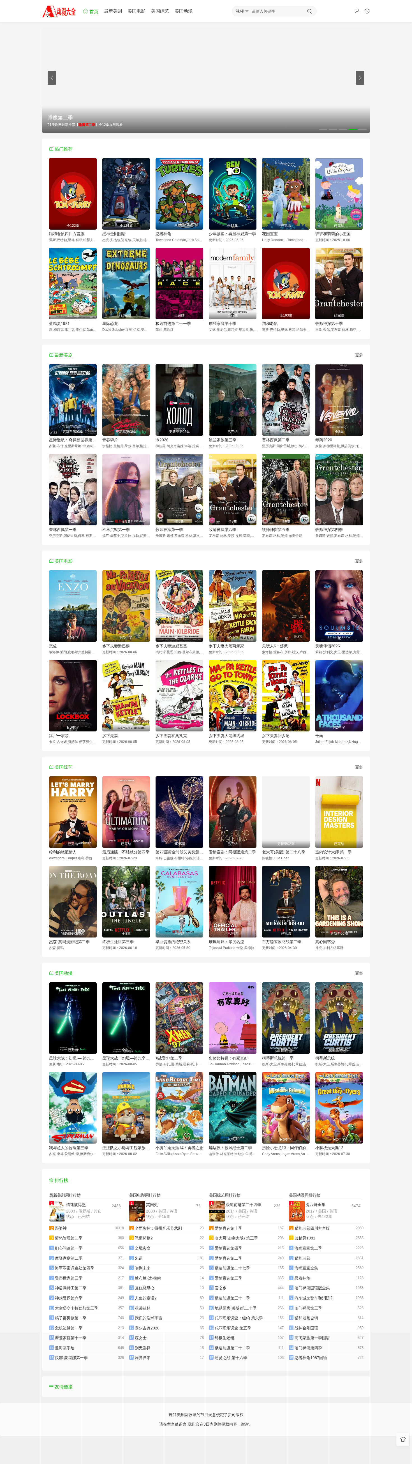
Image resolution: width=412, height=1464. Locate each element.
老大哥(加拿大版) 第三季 (236, 1238)
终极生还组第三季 (118, 941)
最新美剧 (113, 11)
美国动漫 (184, 11)
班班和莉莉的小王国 (333, 234)
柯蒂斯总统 (325, 1058)
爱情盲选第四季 (228, 1248)
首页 (93, 11)
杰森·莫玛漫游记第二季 (69, 941)
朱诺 (139, 1258)
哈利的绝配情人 (63, 852)
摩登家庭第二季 (68, 1258)
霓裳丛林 (143, 1308)
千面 (319, 735)
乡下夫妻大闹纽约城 (226, 735)
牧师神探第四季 (329, 529)
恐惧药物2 (144, 1238)
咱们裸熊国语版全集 (312, 1288)
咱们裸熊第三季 (308, 1308)
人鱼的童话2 (146, 1298)
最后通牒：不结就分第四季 (125, 852)
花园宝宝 (270, 234)
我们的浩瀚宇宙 (148, 1318)
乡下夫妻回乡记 (276, 735)
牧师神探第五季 (276, 529)
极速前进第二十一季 (173, 323)
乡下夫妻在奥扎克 (171, 735)
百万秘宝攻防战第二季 (281, 941)
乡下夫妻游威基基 (171, 646)
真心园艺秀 (325, 941)
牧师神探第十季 (329, 323)
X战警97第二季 (169, 1058)
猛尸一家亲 (59, 735)
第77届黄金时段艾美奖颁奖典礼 (179, 852)
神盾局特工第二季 (70, 1288)
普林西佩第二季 (276, 440)
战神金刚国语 (114, 234)
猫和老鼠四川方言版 (66, 234)
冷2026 (162, 440)
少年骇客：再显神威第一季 (232, 234)
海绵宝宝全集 (306, 1268)
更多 (359, 355)
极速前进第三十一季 (232, 1298)
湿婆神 (61, 1228)
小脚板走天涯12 (329, 1148)
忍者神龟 (163, 234)
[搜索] (309, 11)
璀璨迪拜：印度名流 (226, 941)
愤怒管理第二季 (68, 1238)
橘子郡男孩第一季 (70, 1318)
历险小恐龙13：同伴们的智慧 (286, 1148)
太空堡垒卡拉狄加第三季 (76, 1308)
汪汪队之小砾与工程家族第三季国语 (126, 1148)
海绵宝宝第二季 (308, 1248)
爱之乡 (220, 1288)
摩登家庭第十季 (222, 323)
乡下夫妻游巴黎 (116, 646)
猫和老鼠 (270, 323)
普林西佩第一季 (63, 529)
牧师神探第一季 (169, 529)
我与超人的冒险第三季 (68, 1148)
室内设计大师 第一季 (333, 852)
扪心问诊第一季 (68, 1248)
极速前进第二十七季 (232, 1268)
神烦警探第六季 (68, 1298)
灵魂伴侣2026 (327, 646)
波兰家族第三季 (222, 440)
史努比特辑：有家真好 (228, 1058)
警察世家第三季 (68, 1278)
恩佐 (53, 646)
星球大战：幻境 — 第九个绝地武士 (73, 1058)
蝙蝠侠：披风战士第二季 (230, 1148)
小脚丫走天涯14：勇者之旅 (179, 1148)
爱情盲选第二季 (228, 1258)
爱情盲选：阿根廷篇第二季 (232, 852)
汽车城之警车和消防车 (314, 1298)
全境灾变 (143, 1248)
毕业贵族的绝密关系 (173, 941)
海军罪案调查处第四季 (74, 1268)
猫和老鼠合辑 (306, 1318)
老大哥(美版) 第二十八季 (283, 852)
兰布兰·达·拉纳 (148, 1278)
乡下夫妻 (110, 735)
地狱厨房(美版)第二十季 (236, 1308)
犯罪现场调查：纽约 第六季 (239, 1318)
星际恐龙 (110, 323)
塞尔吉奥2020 (147, 1328)
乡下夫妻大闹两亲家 (226, 646)
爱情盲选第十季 (228, 1228)
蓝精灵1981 (59, 323)
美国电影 (136, 11)
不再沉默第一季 (116, 529)
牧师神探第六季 (222, 529)
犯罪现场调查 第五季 (233, 1328)
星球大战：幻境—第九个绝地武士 (126, 1058)
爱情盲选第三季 (228, 1278)
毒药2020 (323, 440)
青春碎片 (110, 440)
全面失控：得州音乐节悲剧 (158, 1228)
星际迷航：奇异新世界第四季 (73, 440)
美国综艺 (160, 11)
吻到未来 (143, 1268)
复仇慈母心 (144, 1288)
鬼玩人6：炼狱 (275, 646)
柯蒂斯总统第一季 (277, 1058)
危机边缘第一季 (68, 1328)
